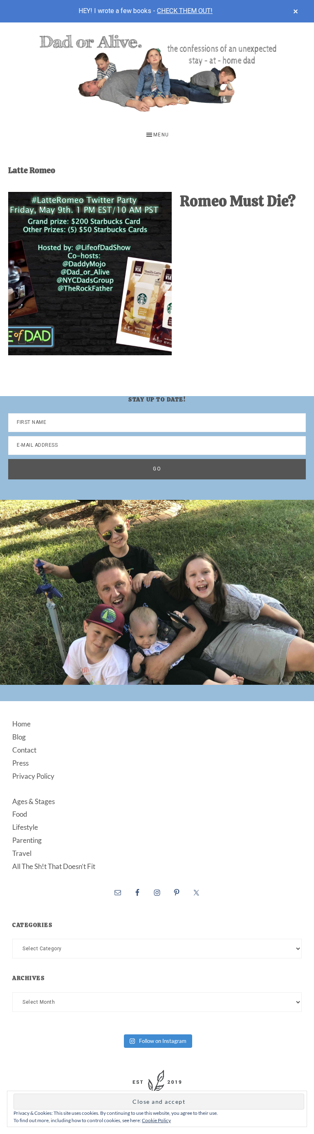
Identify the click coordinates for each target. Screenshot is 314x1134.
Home (21, 724)
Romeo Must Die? (238, 201)
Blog (19, 737)
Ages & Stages (33, 801)
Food (19, 814)
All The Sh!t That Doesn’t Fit (53, 866)
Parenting (27, 840)
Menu (161, 135)
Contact (24, 750)
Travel (21, 853)
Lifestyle (25, 827)
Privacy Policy (33, 776)
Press (20, 763)
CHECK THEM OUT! (185, 11)
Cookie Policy (156, 1120)
